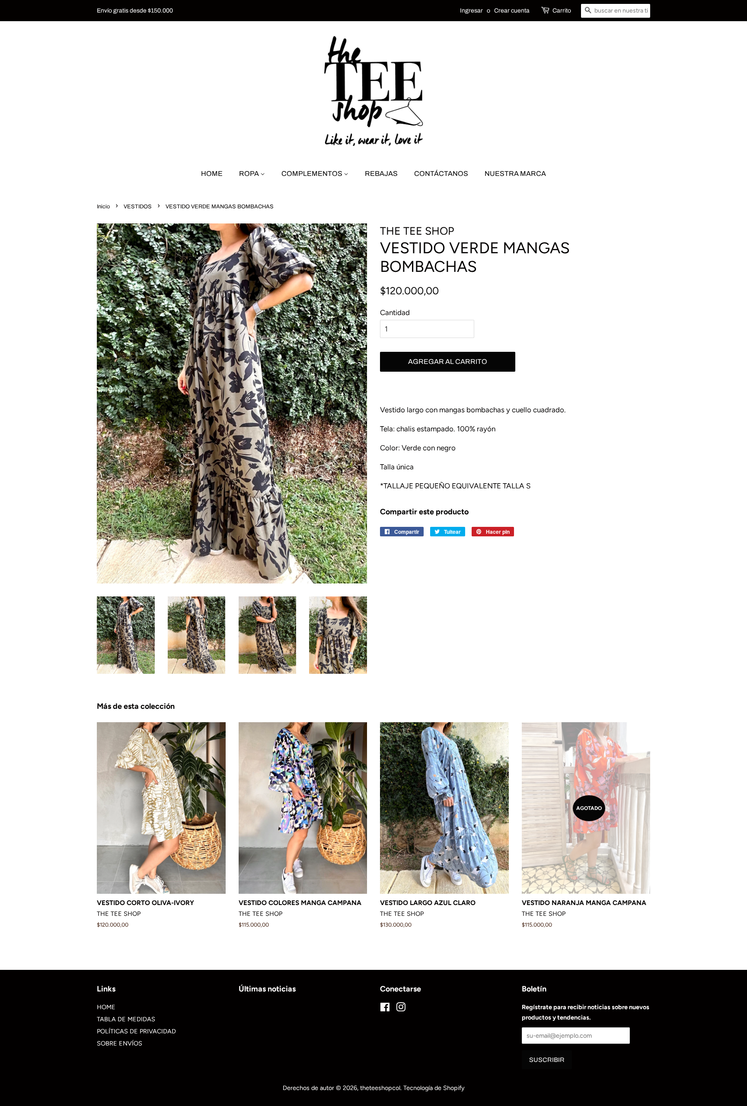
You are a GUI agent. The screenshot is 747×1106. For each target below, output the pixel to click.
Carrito (561, 10)
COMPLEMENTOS (312, 173)
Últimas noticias (267, 988)
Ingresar (471, 10)
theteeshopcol (380, 1088)
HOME (212, 173)
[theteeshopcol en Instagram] (400, 1009)
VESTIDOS (138, 207)
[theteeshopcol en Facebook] (385, 1009)
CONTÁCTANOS (441, 173)
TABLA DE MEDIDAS (126, 1019)
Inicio (103, 207)
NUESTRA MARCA (515, 173)
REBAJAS (381, 173)
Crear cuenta (512, 10)
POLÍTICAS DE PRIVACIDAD (136, 1031)
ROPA (249, 173)
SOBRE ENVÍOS (119, 1043)
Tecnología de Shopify (434, 1088)
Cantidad (395, 312)
